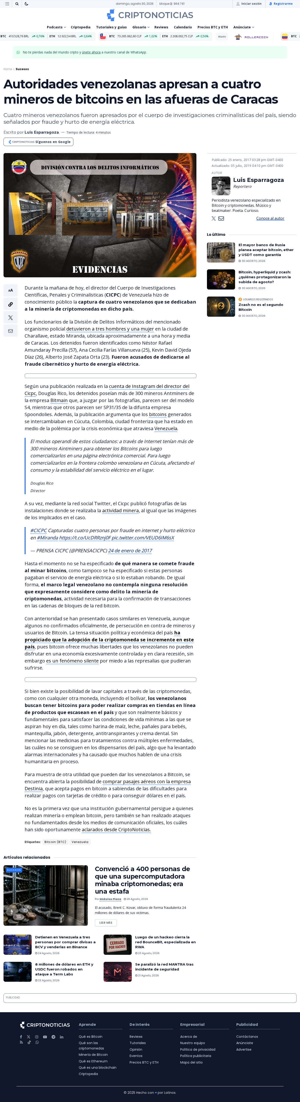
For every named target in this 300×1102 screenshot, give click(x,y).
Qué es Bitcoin (90, 1036)
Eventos (136, 1055)
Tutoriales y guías (111, 27)
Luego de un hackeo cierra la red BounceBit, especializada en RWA (165, 942)
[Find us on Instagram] (36, 1037)
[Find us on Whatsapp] (37, 1042)
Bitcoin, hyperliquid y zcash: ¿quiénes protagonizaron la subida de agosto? (265, 277)
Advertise (243, 1049)
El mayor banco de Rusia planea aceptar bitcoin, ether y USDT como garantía (266, 250)
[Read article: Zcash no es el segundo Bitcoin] (221, 307)
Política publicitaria (195, 1055)
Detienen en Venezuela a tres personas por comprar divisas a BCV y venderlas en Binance (65, 942)
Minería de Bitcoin (93, 1054)
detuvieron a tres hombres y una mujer (110, 329)
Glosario (139, 27)
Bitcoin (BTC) (55, 842)
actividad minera (120, 510)
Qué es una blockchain (97, 1067)
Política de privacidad (197, 1049)
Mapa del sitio (191, 1062)
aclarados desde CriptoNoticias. (116, 829)
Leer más (108, 922)
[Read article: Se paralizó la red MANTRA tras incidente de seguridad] (118, 972)
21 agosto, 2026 (148, 975)
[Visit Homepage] (150, 15)
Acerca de (188, 1036)
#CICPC (38, 530)
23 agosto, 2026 (148, 953)
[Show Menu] (7, 4)
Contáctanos (247, 1036)
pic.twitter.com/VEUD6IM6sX (143, 537)
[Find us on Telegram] (53, 1037)
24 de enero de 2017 (130, 550)
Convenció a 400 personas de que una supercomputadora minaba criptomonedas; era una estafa (142, 880)
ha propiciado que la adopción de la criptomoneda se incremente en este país (109, 639)
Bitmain (59, 400)
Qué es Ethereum (93, 1061)
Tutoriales (138, 1043)
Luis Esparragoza (42, 132)
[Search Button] (17, 4)
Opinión (136, 1049)
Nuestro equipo (192, 1043)
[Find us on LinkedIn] (61, 1037)
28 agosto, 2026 (137, 899)
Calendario (183, 27)
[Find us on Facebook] (21, 1037)
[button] (11, 310)
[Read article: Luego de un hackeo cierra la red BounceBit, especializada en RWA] (118, 945)
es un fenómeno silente (72, 661)
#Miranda (47, 537)
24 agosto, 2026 (48, 953)
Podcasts (55, 27)
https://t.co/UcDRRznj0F (84, 537)
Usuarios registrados (258, 299)
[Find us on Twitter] (28, 1037)
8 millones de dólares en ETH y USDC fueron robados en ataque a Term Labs (64, 969)
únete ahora (91, 52)
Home (8, 69)
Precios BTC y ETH (213, 27)
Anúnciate (242, 27)
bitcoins (158, 414)
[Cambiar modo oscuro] (26, 4)
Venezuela (165, 428)
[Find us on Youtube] (45, 1037)
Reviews (161, 27)
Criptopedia (80, 27)
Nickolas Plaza (110, 899)
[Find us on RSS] (21, 1042)
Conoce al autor (270, 218)
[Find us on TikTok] (29, 1042)
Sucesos (22, 69)
